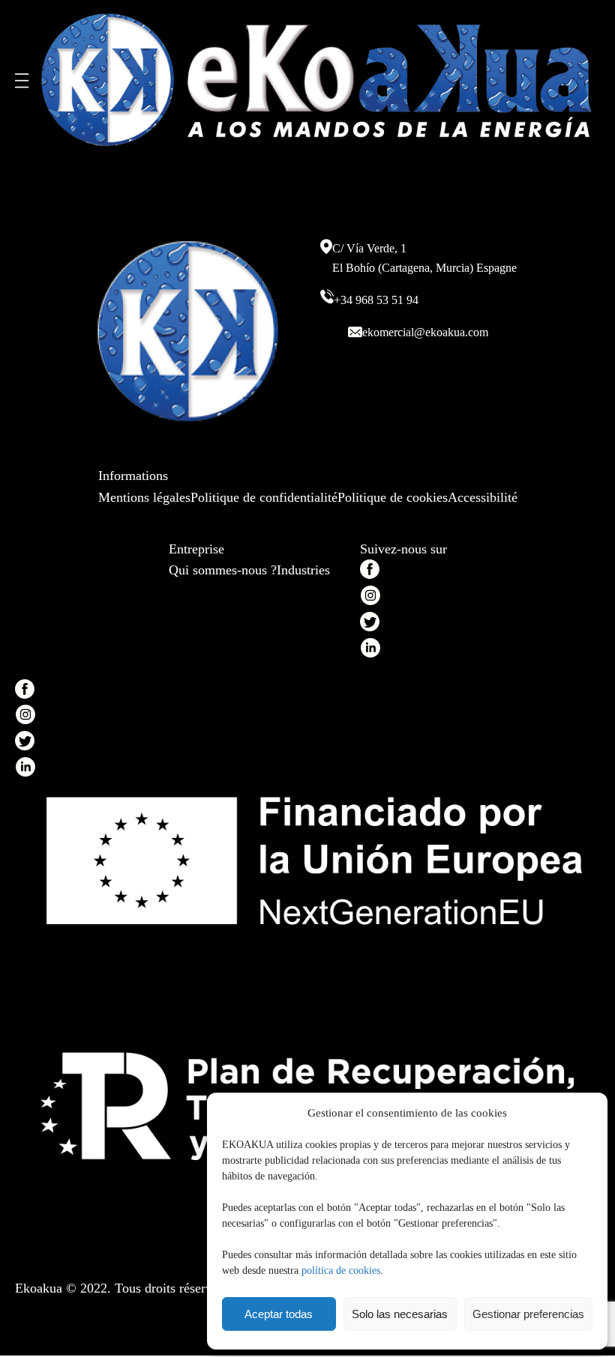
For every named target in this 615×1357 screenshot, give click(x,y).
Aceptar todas (278, 1314)
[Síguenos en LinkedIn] (370, 651)
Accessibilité (483, 497)
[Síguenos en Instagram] (370, 599)
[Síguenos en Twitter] (370, 625)
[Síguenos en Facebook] (370, 572)
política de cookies (341, 1270)
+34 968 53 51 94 (376, 300)
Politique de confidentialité (264, 497)
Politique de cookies (393, 497)
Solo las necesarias (400, 1314)
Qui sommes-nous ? (223, 569)
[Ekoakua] (315, 81)
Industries (303, 569)
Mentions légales (144, 497)
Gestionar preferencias (528, 1314)
